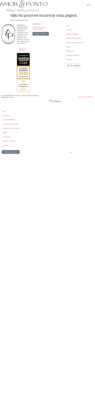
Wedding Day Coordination (74, 38)
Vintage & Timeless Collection (74, 42)
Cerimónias (69, 30)
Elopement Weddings (72, 34)
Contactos (69, 59)
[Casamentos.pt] (55, 102)
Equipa (68, 47)
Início (67, 25)
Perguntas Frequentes (72, 55)
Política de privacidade (85, 97)
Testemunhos (70, 51)
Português (76, 65)
